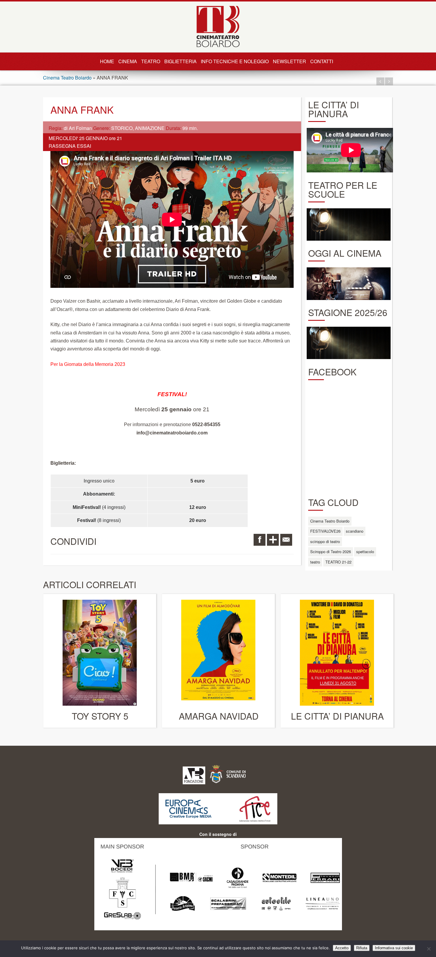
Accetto (342, 948)
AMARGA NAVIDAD (219, 716)
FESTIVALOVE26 (325, 531)
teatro (315, 562)
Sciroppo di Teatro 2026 (330, 551)
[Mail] (286, 540)
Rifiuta (361, 948)
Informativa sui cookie (394, 948)
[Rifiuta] (429, 949)
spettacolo (365, 551)
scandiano (354, 531)
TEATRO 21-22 (338, 562)
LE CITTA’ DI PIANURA (337, 716)
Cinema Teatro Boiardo (67, 77)
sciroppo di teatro (325, 541)
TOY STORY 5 (100, 716)
